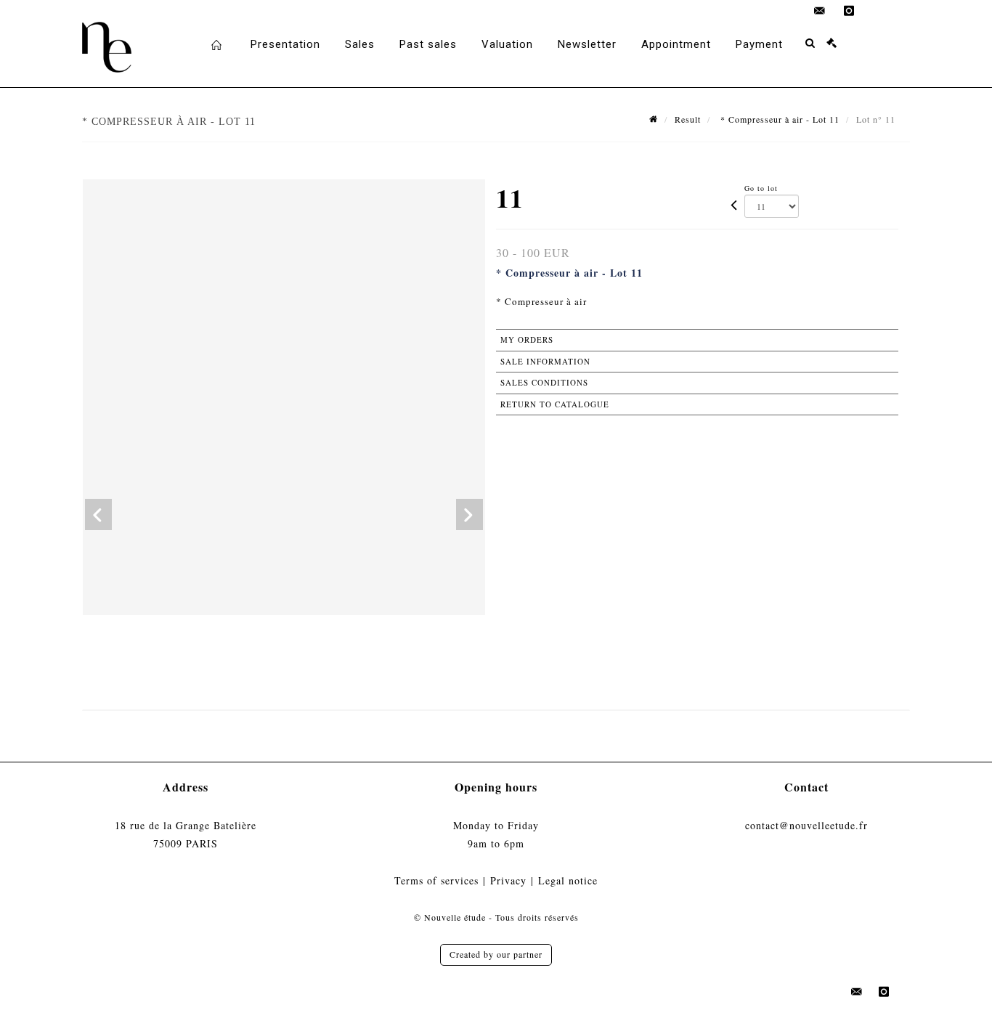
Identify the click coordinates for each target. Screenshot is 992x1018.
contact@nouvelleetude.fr (806, 825)
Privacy (508, 880)
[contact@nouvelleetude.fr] (819, 11)
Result (688, 119)
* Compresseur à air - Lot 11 (778, 119)
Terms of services (436, 880)
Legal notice (568, 880)
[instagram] (848, 11)
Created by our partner (496, 954)
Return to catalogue (554, 404)
